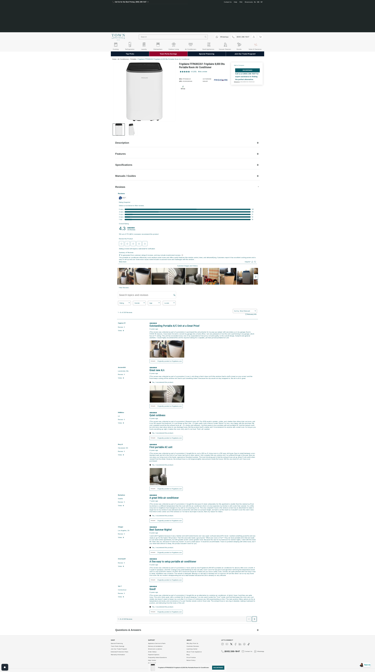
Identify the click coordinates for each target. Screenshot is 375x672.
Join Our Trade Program (119, 649)
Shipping (237, 82)
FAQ (241, 2)
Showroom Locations (155, 649)
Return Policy (191, 660)
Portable (133, 59)
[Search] (206, 37)
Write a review (202, 72)
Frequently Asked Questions (157, 657)
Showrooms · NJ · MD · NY (254, 2)
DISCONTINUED (247, 70)
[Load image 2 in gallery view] (132, 129)
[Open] (4, 667)
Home (114, 59)
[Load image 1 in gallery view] (119, 129)
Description (122, 142)
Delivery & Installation (155, 646)
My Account (152, 663)
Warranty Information (118, 654)
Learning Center (192, 649)
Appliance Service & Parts (157, 643)
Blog (188, 654)
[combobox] (171, 37)
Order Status (152, 652)
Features (120, 153)
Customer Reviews (193, 646)
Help (235, 2)
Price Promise (191, 657)
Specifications (123, 164)
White (183, 89)
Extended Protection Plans (119, 652)
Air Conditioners (123, 59)
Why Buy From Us (192, 643)
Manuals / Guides (125, 175)
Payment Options (153, 654)
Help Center (152, 660)
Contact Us (228, 2)
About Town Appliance (194, 652)
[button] (260, 37)
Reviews (120, 186)
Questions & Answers (128, 629)
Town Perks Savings (117, 646)
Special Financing (117, 643)
